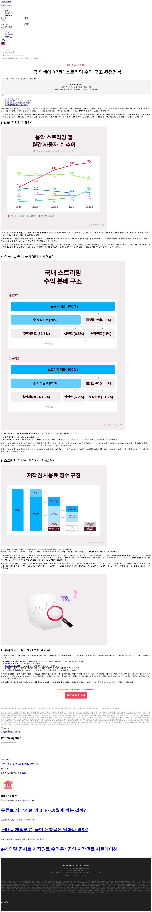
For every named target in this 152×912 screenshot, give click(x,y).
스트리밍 (4, 732)
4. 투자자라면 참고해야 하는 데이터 (16, 105)
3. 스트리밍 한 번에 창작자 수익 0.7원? (17, 103)
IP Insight (8, 15)
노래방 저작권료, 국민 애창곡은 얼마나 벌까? (44, 829)
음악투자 (10, 732)
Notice (7, 10)
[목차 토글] (2, 95)
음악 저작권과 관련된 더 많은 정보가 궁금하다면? (77, 689)
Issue (7, 14)
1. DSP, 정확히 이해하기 (12, 99)
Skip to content (6, 2)
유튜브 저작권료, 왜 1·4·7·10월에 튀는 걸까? (43, 810)
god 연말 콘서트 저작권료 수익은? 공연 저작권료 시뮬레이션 (59, 849)
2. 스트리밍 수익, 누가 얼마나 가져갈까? (18, 101)
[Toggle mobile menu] (3, 43)
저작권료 (17, 732)
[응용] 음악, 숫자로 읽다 (76, 65)
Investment (9, 12)
